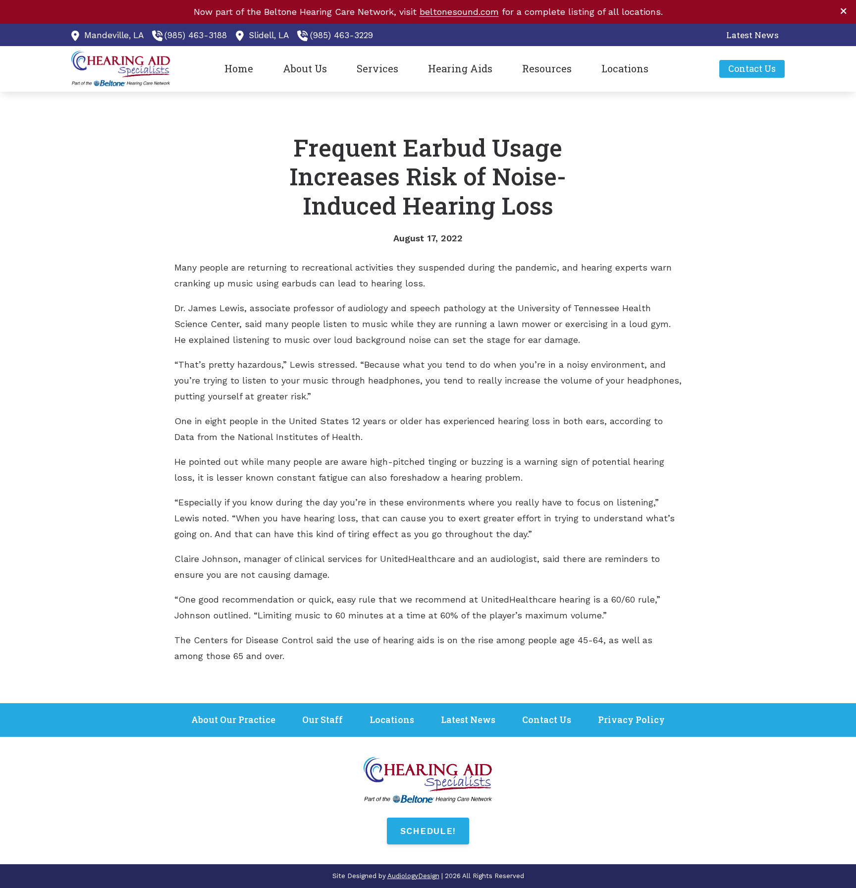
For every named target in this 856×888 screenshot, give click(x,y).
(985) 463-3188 (195, 35)
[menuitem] (750, 35)
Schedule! (428, 831)
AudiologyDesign (413, 876)
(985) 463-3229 (341, 35)
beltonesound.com (459, 11)
